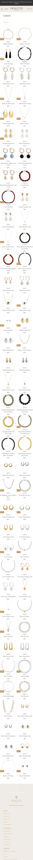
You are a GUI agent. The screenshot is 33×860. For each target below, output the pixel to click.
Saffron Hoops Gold (24, 756)
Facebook (7, 842)
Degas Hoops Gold (8, 290)
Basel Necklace (25, 123)
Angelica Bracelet (8, 44)
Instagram (7, 839)
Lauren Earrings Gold (8, 517)
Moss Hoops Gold (8, 656)
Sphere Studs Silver (25, 776)
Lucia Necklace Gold (25, 596)
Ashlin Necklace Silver (25, 103)
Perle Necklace (8, 716)
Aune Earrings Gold (8, 123)
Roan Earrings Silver (8, 756)
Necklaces (7, 813)
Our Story (7, 831)
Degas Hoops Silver (24, 290)
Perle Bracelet (25, 696)
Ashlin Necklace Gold (8, 103)
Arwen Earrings (8, 64)
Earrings (6, 816)
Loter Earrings (8, 557)
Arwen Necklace (24, 64)
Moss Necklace (8, 676)
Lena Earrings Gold (8, 537)
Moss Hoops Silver (24, 656)
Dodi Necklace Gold (8, 310)
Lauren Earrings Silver (25, 517)
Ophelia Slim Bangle (8, 696)
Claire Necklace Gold (25, 227)
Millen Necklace (8, 636)
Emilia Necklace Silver (25, 390)
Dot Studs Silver (8, 330)
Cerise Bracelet (25, 185)
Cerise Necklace (8, 207)
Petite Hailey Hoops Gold (25, 716)
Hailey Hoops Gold (8, 475)
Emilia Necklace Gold (8, 390)
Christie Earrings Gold (25, 207)
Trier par (6, 22)
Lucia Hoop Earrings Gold (24, 577)
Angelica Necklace (25, 44)
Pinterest (7, 844)
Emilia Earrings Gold (8, 370)
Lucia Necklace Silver (8, 616)
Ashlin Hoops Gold (8, 84)
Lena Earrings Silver (24, 537)
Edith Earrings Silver (8, 350)
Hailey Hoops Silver (24, 475)
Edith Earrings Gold (24, 330)
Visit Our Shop (8, 834)
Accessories (7, 824)
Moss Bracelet (25, 636)
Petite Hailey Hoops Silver (8, 736)
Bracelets (7, 819)
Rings (5, 822)
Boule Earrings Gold (8, 143)
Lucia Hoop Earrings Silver (8, 596)
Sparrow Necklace (8, 776)
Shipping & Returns (10, 851)
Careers (6, 836)
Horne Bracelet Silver (25, 495)
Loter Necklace (24, 557)
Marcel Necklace (25, 616)
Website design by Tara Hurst (16, 805)
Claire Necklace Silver (8, 247)
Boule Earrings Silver (24, 143)
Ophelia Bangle (25, 676)
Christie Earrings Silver (8, 227)
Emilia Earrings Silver (24, 370)
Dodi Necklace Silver (25, 310)
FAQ (5, 854)
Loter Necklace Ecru (8, 577)
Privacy (6, 856)
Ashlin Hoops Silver (24, 84)
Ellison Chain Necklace (24, 350)
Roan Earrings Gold (24, 736)
